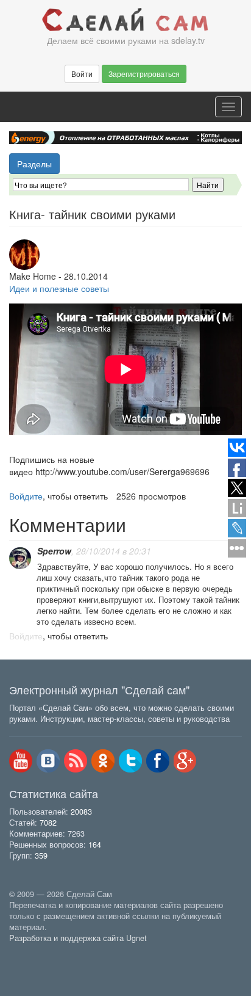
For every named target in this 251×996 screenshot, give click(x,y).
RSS (75, 760)
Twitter (130, 760)
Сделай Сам (125, 20)
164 (94, 844)
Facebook (157, 760)
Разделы (34, 164)
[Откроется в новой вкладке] (36, 951)
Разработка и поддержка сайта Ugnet (78, 937)
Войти (82, 73)
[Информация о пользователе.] (20, 558)
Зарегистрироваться (144, 73)
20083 (81, 811)
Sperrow (54, 551)
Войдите (26, 496)
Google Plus (185, 760)
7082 (48, 822)
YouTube (20, 760)
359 (41, 855)
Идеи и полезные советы (59, 288)
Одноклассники (103, 760)
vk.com (48, 760)
